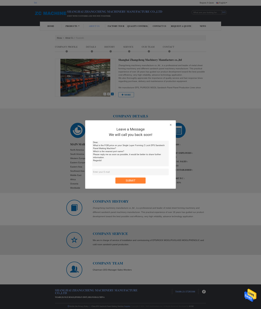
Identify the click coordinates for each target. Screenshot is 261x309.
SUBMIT (130, 180)
